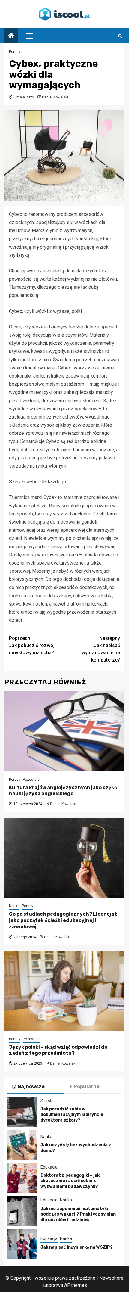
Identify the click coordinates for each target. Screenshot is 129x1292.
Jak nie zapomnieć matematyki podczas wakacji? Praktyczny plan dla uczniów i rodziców (78, 1214)
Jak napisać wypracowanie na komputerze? (101, 649)
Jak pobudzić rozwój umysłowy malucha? (32, 645)
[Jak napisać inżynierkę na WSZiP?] (23, 1244)
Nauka (14, 906)
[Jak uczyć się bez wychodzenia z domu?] (23, 1145)
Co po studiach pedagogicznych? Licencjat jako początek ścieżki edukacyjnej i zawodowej (63, 920)
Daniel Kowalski (55, 97)
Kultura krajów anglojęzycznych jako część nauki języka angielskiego (63, 791)
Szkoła (47, 1100)
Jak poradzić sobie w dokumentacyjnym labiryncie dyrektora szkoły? (71, 1114)
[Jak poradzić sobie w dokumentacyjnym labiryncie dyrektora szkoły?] (23, 1112)
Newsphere (111, 1278)
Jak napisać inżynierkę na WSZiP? (76, 1247)
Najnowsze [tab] (31, 1086)
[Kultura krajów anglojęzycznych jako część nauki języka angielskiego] (64, 731)
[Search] (120, 36)
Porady (14, 52)
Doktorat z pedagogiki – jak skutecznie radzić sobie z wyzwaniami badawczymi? (70, 1181)
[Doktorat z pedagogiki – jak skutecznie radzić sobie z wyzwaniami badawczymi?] (23, 1178)
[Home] (11, 36)
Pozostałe (31, 779)
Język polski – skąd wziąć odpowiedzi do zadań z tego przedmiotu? (58, 1050)
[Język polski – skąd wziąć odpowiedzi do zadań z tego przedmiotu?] (64, 991)
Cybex (15, 311)
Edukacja (49, 1167)
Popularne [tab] (87, 1086)
